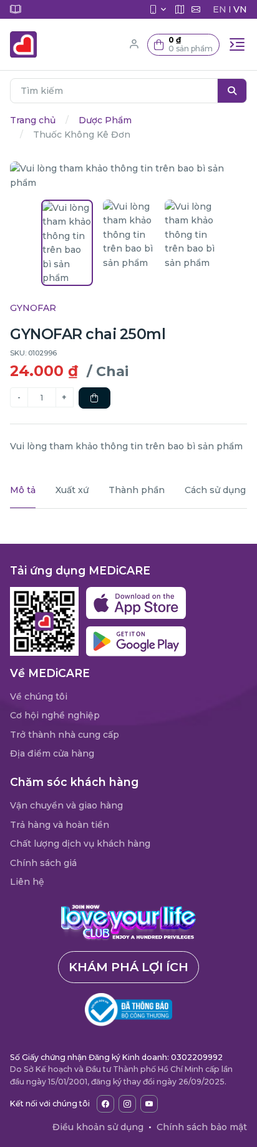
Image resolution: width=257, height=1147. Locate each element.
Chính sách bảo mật (202, 1127)
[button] (183, 45)
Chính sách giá (43, 863)
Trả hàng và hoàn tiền (59, 824)
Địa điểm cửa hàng (52, 753)
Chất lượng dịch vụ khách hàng (80, 843)
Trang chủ (33, 120)
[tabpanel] (128, 516)
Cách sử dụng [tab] (215, 490)
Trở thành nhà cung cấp (64, 734)
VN (240, 9)
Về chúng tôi (38, 696)
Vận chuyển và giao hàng (66, 805)
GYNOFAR (33, 308)
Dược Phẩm (105, 120)
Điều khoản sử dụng (97, 1127)
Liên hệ (27, 881)
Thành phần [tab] (137, 490)
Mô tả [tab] (23, 490)
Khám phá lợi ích (128, 966)
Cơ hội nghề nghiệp (55, 715)
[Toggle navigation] (237, 44)
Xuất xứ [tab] (72, 490)
